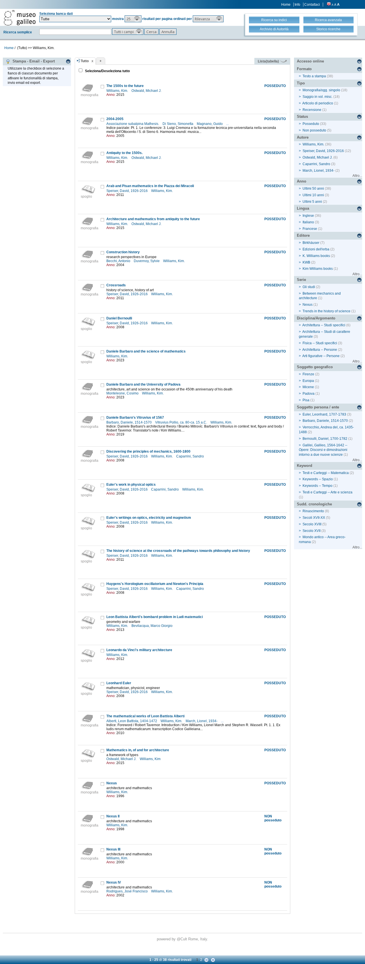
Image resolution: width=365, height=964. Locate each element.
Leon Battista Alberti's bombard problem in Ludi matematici (154, 617)
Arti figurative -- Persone (321, 356)
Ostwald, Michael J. (146, 91)
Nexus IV (113, 882)
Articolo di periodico (317, 103)
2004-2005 (114, 119)
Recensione (312, 110)
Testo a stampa (314, 76)
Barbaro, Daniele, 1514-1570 (129, 422)
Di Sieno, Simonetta (178, 124)
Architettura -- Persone (319, 350)
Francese (310, 229)
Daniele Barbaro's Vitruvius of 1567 (135, 418)
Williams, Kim (150, 759)
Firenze (308, 374)
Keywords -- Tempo (317, 486)
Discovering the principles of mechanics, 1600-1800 (148, 451)
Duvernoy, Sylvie (147, 261)
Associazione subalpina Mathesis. (133, 124)
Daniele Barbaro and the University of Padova (143, 384)
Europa (308, 381)
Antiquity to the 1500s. (124, 153)
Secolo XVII (312, 531)
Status (302, 116)
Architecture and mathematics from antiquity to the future (153, 219)
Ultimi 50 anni (313, 189)
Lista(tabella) (269, 61)
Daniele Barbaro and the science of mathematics (146, 351)
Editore (303, 235)
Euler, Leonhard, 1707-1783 (324, 414)
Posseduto (311, 124)
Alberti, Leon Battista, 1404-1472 (132, 721)
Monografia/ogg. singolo (321, 90)
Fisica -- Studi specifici (320, 343)
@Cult (182, 939)
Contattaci (312, 5)
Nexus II (112, 816)
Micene (308, 387)
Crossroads (116, 285)
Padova (309, 394)
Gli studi (309, 287)
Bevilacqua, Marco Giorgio (152, 626)
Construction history (123, 252)
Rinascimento (313, 511)
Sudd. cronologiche (314, 504)
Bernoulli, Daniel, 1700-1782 (325, 439)
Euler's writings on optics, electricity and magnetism (148, 518)
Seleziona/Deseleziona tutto (107, 71)
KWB (306, 262)
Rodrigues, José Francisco (127, 891)
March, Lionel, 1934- (202, 721)
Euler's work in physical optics (131, 485)
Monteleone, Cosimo (122, 393)
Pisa (306, 400)
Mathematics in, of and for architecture (137, 750)
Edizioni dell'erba (316, 249)
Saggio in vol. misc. (317, 97)
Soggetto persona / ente (318, 407)
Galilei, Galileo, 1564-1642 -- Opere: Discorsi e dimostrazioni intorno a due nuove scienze (323, 450)
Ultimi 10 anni (313, 195)
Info (297, 5)
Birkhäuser (311, 243)
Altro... (357, 176)
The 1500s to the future (125, 86)
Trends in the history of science (326, 311)
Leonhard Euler (118, 683)
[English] (329, 5)
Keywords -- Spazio (318, 479)
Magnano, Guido (210, 124)
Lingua (303, 208)
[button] (133, 18)
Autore (303, 137)
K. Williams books (316, 256)
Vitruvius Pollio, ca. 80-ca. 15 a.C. (181, 422)
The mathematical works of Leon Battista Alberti (145, 716)
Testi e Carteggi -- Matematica (326, 473)
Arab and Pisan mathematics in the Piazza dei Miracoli (150, 186)
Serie (301, 280)
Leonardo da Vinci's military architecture (139, 650)
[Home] (19, 18)
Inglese (308, 216)
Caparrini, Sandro (190, 456)
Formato (304, 69)
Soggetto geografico (315, 367)
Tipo (301, 83)
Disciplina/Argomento (316, 318)
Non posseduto (314, 130)
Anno (301, 181)
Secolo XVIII (312, 524)
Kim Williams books (318, 269)
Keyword (304, 465)
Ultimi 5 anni (312, 202)
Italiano (308, 222)
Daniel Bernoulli (119, 318)
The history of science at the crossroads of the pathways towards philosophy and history (178, 551)
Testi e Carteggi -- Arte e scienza (327, 492)
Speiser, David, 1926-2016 (127, 191)
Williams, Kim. (117, 91)
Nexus (111, 783)
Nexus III (113, 849)
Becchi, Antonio (118, 261)
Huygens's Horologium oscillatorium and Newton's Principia (154, 584)
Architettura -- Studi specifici (323, 325)
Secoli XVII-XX (314, 518)
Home (286, 5)
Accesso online (310, 61)
